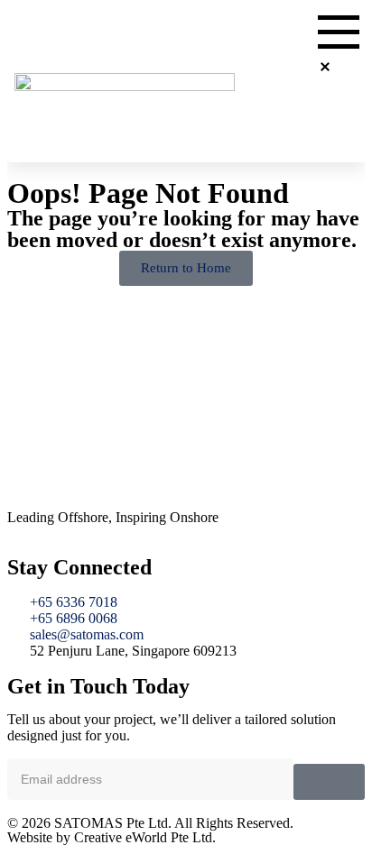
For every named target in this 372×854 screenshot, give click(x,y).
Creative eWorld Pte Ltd (143, 837)
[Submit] (329, 782)
